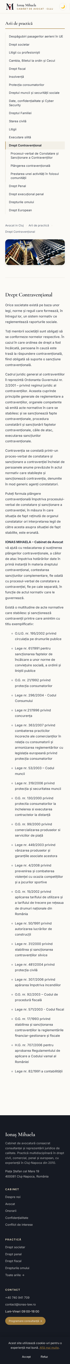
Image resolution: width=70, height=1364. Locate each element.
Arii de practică (18, 23)
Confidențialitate (16, 1218)
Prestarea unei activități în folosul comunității (35, 176)
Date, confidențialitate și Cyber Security (31, 103)
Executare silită (20, 137)
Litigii (12, 129)
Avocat (10, 1204)
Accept (26, 1356)
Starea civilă (17, 121)
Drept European (20, 210)
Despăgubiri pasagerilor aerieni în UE (36, 36)
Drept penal (13, 1254)
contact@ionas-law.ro (20, 1304)
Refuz (44, 1356)
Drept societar (19, 44)
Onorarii (10, 1211)
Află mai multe (49, 1347)
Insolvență (16, 76)
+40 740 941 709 (17, 1297)
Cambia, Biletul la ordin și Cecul (32, 60)
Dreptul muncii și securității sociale (34, 93)
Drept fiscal (17, 69)
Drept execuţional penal (26, 194)
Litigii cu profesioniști (24, 52)
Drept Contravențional (25, 145)
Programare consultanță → (25, 1320)
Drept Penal (17, 186)
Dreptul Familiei (20, 113)
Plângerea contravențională (30, 165)
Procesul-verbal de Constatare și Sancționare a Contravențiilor (35, 156)
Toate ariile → (14, 1275)
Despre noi (13, 1197)
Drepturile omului (21, 202)
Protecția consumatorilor (26, 85)
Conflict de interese (19, 1224)
